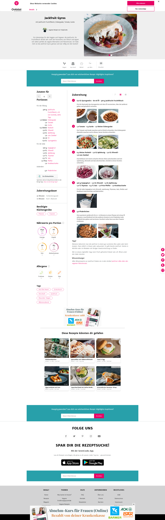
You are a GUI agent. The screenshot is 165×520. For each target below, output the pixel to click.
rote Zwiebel (52, 135)
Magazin (46, 502)
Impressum (119, 502)
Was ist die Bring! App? (51, 182)
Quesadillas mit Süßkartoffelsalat (82, 359)
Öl (48, 138)
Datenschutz (119, 498)
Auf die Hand (44, 289)
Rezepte (46, 498)
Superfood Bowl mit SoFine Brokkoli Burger (82, 387)
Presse (101, 498)
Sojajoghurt (52, 148)
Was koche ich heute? (64, 495)
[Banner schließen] (158, 1)
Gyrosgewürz (52, 141)
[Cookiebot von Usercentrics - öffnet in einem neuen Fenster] (16, 9)
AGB (118, 495)
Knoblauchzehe (53, 163)
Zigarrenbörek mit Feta (52, 387)
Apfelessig (51, 133)
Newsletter (82, 502)
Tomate (50, 122)
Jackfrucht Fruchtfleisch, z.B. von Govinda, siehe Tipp (54, 113)
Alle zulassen (140, 3)
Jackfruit (54, 294)
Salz (49, 158)
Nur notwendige (140, 9)
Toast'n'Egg (101, 359)
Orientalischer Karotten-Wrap (107, 387)
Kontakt (82, 498)
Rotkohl (50, 128)
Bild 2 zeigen (111, 55)
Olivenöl (50, 130)
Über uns (101, 495)
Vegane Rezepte (64, 504)
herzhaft (42, 294)
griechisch (58, 289)
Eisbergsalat (52, 120)
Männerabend (44, 302)
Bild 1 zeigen (109, 55)
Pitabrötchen (52, 170)
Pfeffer (50, 161)
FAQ (82, 495)
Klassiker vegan (44, 298)
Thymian (51, 156)
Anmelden (99, 81)
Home (46, 495)
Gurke (50, 125)
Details (31, 10)
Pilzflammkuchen (50, 359)
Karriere (100, 502)
